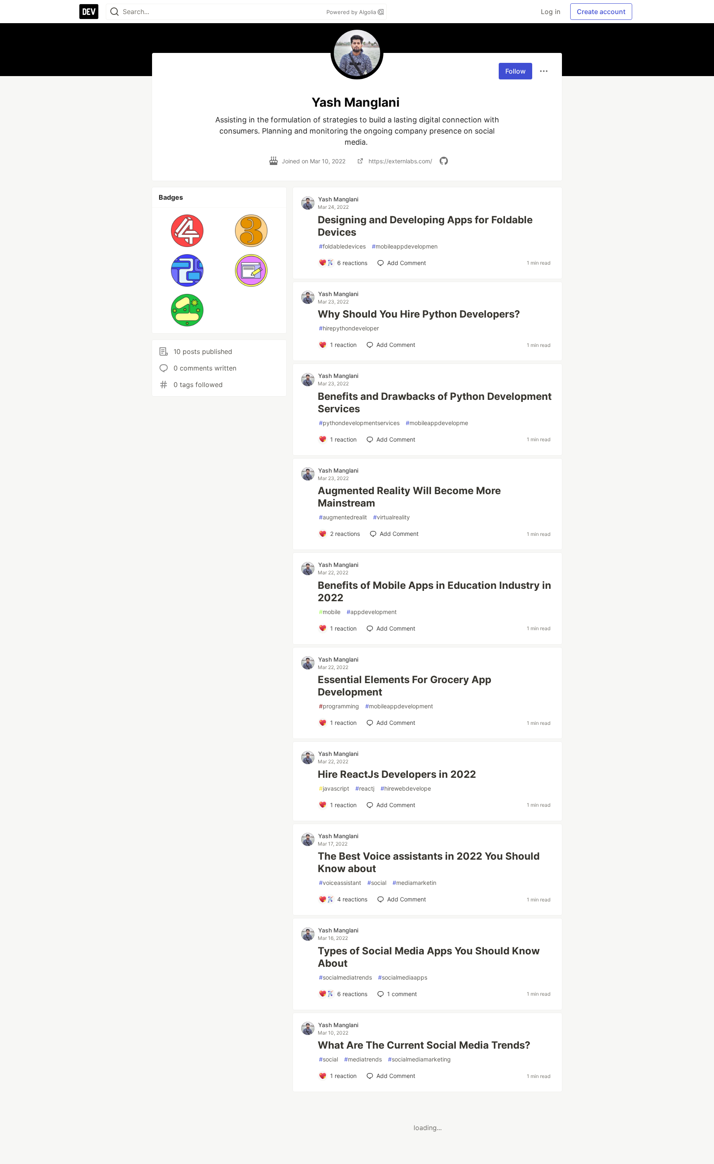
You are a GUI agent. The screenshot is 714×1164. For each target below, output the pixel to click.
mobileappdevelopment (399, 706)
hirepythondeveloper (349, 328)
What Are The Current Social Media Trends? (424, 1045)
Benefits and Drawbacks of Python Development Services (435, 402)
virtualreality (391, 517)
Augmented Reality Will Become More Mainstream (409, 497)
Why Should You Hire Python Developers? (419, 314)
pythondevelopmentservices (359, 422)
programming (339, 706)
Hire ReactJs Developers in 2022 (397, 774)
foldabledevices (342, 246)
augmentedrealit (343, 517)
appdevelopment (372, 611)
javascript (334, 788)
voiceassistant (340, 882)
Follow (515, 71)
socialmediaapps (402, 977)
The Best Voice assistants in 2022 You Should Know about (429, 862)
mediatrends (363, 1059)
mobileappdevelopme (437, 422)
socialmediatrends (345, 977)
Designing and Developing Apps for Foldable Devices (425, 226)
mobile (329, 611)
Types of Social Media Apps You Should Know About (429, 957)
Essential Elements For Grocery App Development (404, 686)
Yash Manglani (338, 199)
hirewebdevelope (406, 788)
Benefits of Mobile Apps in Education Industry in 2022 (434, 591)
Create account (601, 11)
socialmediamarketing (419, 1059)
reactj (364, 788)
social (376, 882)
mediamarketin (414, 882)
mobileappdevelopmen (405, 246)
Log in (550, 11)
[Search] (114, 11)
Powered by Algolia (352, 12)
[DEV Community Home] (89, 11)
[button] (187, 230)
